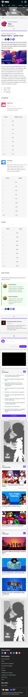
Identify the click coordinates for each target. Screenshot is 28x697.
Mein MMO (4, 685)
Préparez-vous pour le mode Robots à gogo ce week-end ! (13, 593)
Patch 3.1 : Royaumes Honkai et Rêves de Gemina (13, 485)
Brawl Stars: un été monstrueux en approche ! (15, 392)
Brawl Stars (7, 17)
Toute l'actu (14, 415)
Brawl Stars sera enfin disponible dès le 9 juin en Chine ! (14, 395)
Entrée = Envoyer (14, 346)
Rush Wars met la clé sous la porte (12, 406)
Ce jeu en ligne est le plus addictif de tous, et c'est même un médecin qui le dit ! (14, 376)
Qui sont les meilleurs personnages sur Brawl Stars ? (14, 380)
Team (2, 661)
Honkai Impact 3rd (22, 488)
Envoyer (23, 346)
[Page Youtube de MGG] (11, 653)
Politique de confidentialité (8, 675)
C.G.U (3, 668)
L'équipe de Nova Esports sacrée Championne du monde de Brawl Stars (15, 403)
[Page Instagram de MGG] (19, 653)
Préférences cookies (6, 672)
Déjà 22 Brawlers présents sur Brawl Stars (13, 525)
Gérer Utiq (4, 677)
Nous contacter (5, 659)
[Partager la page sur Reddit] (11, 39)
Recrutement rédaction (7, 663)
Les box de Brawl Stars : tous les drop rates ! (13, 572)
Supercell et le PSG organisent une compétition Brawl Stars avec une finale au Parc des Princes (15, 410)
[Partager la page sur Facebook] (6, 39)
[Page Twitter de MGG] (8, 653)
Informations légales (6, 666)
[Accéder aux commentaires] (13, 39)
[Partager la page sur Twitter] (8, 39)
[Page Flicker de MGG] (17, 653)
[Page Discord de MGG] (5, 653)
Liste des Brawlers (13, 21)
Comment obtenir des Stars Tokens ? (11, 506)
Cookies (3, 670)
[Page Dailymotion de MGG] (14, 653)
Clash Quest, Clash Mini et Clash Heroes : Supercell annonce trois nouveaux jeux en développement (14, 384)
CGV (2, 679)
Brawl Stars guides (14, 17)
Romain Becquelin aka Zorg (9, 33)
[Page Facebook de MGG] (2, 653)
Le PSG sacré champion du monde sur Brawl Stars (14, 389)
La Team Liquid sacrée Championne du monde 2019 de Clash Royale (15, 399)
